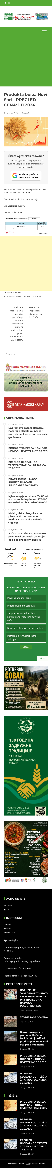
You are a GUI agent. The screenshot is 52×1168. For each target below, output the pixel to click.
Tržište (18, 292)
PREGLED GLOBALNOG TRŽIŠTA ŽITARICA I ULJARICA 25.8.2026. (27, 465)
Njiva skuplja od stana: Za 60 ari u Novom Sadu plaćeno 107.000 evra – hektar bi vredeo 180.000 (28, 499)
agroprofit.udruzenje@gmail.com (25, 961)
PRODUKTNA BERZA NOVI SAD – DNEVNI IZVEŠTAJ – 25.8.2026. (28, 450)
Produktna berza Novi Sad (31, 296)
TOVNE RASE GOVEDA (34, 1017)
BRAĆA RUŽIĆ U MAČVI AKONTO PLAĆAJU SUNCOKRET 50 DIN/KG (23, 482)
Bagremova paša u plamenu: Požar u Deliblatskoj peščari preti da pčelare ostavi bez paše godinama (28, 432)
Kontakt (7, 928)
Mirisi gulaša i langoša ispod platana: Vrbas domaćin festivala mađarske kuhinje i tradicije (25, 518)
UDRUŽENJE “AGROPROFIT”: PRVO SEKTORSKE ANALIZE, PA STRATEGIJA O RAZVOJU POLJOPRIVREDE (34, 998)
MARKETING (9, 932)
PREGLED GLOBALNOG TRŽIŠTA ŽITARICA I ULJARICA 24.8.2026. (33, 1145)
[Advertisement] (26, 60)
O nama (7, 924)
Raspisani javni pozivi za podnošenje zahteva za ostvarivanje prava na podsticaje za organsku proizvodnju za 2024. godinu (16, 323)
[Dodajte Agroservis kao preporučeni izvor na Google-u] (26, 175)
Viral (28, 1163)
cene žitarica (17, 296)
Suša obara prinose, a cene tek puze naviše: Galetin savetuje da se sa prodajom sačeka (27, 536)
